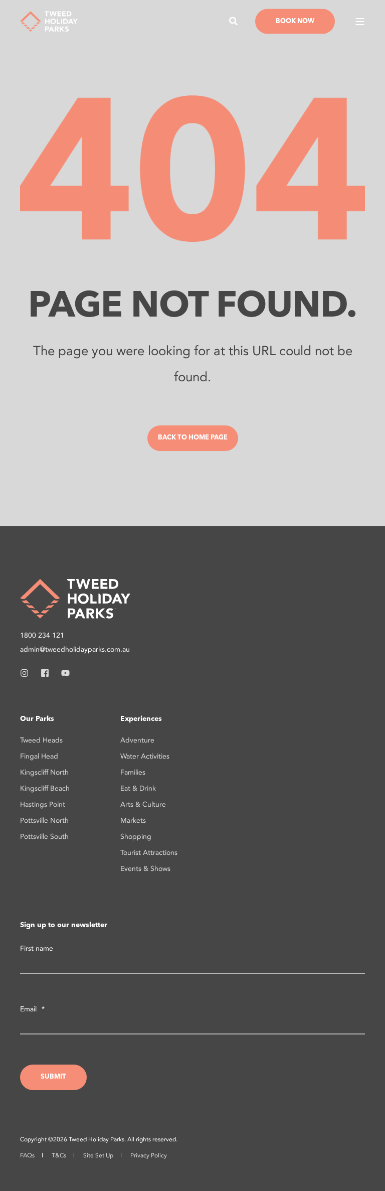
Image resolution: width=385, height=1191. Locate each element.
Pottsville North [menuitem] (44, 820)
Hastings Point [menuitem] (42, 804)
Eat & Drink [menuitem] (138, 788)
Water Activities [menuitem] (144, 756)
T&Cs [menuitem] (59, 1155)
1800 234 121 (42, 635)
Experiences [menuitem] (141, 718)
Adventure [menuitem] (137, 740)
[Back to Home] (49, 20)
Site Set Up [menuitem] (98, 1155)
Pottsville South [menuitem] (44, 836)
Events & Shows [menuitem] (145, 868)
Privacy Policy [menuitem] (148, 1155)
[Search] (234, 20)
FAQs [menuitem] (27, 1155)
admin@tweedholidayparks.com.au (75, 649)
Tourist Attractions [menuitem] (148, 852)
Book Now (295, 21)
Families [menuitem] (132, 772)
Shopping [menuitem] (135, 836)
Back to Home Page (193, 437)
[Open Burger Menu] (360, 21)
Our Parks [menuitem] (37, 718)
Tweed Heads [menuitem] (41, 740)
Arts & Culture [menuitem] (143, 804)
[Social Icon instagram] (27, 673)
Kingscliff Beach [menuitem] (45, 788)
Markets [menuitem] (133, 820)
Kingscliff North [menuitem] (44, 772)
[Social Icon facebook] (45, 673)
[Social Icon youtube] (62, 673)
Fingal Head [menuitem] (39, 756)
